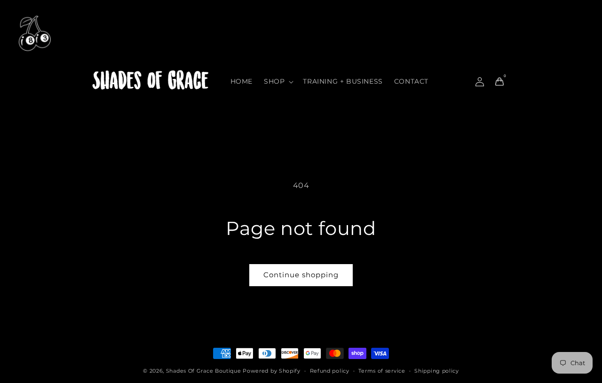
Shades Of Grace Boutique (204, 370)
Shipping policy (436, 370)
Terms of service (381, 370)
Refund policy (329, 370)
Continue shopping (301, 274)
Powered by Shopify (272, 370)
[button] (277, 81)
